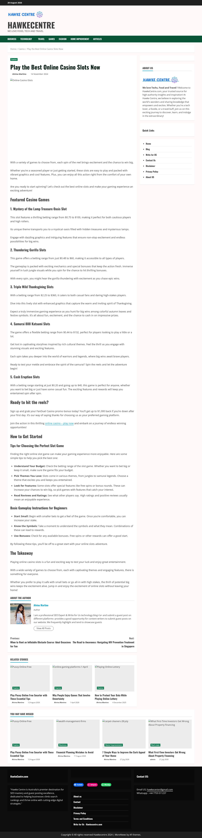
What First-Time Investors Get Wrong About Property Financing (166, 753)
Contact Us (151, 160)
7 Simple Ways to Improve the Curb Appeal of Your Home (123, 753)
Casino (14, 59)
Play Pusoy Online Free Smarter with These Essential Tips (28, 696)
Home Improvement (80, 39)
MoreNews (120, 834)
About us (77, 796)
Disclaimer (150, 166)
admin (152, 759)
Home (148, 143)
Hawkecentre (31, 25)
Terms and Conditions (83, 818)
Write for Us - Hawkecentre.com (88, 824)
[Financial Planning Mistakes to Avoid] (78, 734)
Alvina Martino (19, 74)
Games (52, 39)
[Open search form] (193, 39)
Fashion (63, 39)
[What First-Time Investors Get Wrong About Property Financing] (170, 734)
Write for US (151, 154)
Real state (155, 745)
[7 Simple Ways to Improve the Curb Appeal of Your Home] (124, 734)
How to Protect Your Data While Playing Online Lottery (111, 696)
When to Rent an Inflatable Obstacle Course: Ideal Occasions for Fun (40, 642)
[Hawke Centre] (160, 80)
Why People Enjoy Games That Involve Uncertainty (71, 696)
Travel (41, 39)
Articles (97, 39)
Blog (148, 149)
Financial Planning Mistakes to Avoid (74, 752)
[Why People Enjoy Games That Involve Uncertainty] (72, 678)
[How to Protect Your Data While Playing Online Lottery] (114, 678)
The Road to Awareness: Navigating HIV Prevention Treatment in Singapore (103, 642)
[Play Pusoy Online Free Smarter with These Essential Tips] (30, 678)
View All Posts (44, 628)
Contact (77, 802)
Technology (26, 39)
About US (150, 177)
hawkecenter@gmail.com (160, 789)
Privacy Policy (152, 171)
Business (12, 39)
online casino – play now (59, 423)
